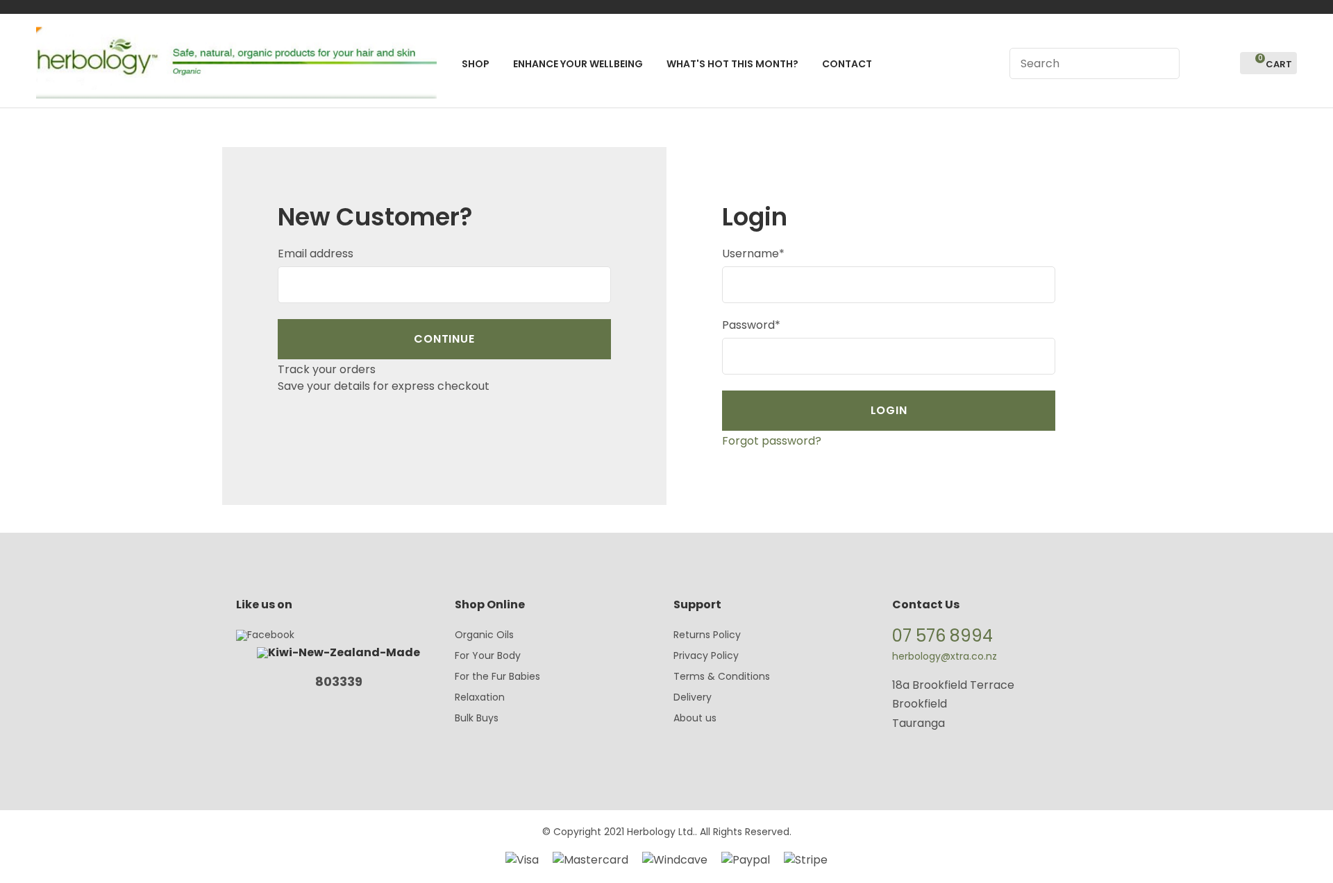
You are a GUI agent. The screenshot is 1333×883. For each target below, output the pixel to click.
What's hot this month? (732, 64)
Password (751, 325)
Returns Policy (707, 635)
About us (694, 718)
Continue (444, 339)
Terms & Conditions (721, 676)
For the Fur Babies (497, 676)
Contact (847, 64)
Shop (475, 64)
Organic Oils (484, 635)
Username (753, 254)
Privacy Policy (706, 655)
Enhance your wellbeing (578, 64)
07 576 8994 (942, 635)
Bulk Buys (476, 718)
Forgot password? (771, 441)
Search (1163, 63)
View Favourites (1223, 63)
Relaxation (480, 697)
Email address (315, 254)
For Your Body (488, 655)
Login (1198, 63)
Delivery (692, 697)
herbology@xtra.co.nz (944, 656)
